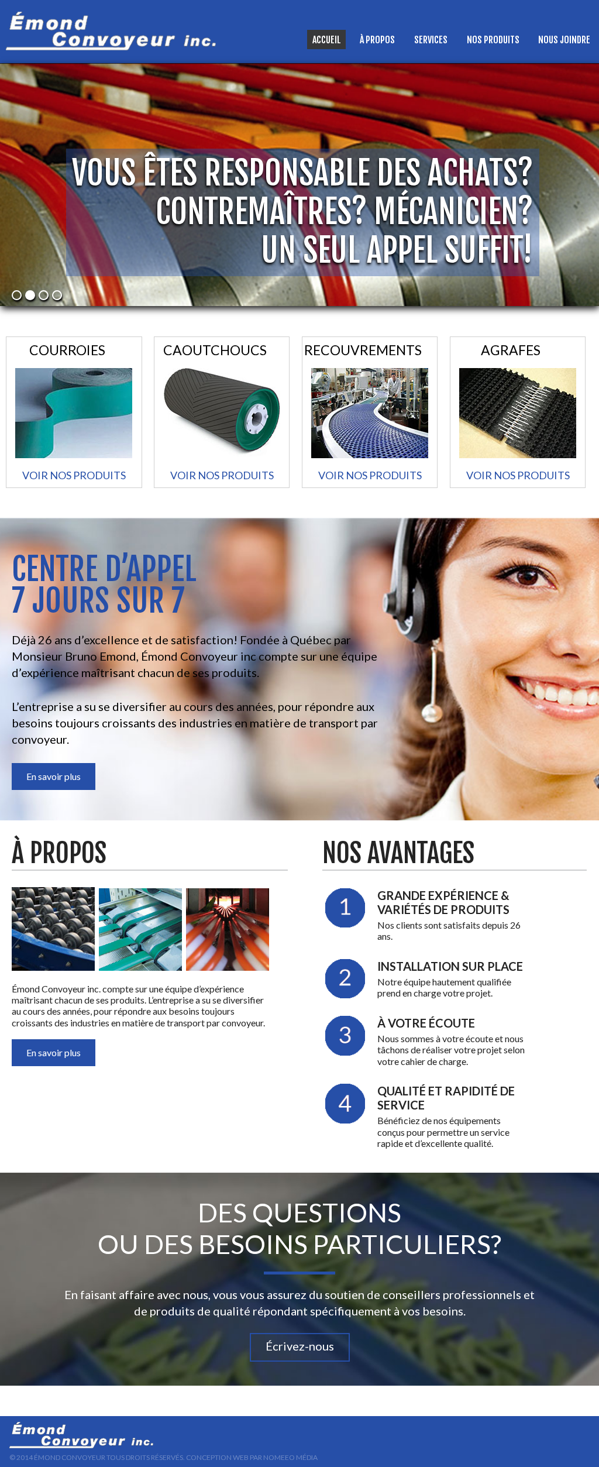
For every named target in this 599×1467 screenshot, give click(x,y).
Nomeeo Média (290, 1457)
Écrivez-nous (300, 1346)
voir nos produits (74, 475)
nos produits (493, 40)
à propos (377, 40)
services (430, 40)
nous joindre (564, 40)
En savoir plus (53, 776)
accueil (326, 40)
